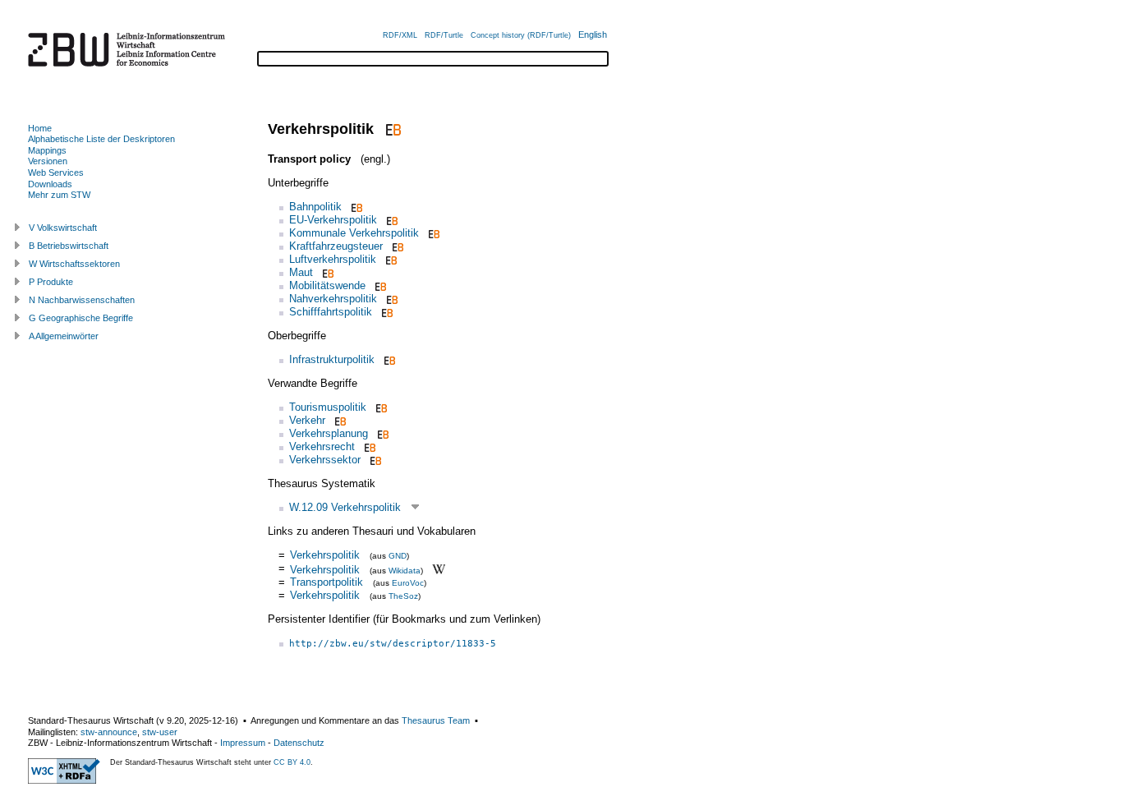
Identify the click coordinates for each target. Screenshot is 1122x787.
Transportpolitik (326, 582)
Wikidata (405, 569)
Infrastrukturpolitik (332, 359)
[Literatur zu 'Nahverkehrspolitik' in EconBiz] (391, 298)
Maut (301, 272)
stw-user (159, 732)
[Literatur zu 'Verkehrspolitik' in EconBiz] (391, 129)
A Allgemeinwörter (64, 336)
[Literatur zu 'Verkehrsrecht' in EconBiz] (368, 446)
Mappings (47, 150)
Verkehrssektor (325, 459)
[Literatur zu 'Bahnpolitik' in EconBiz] (355, 206)
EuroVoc (408, 582)
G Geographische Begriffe (81, 318)
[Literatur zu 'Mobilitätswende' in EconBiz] (379, 285)
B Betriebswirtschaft (68, 246)
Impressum (242, 743)
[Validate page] (64, 780)
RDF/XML (400, 35)
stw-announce (108, 732)
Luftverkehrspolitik (332, 259)
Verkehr (307, 420)
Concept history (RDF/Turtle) (521, 35)
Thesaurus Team (436, 720)
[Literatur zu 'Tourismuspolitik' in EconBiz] (380, 407)
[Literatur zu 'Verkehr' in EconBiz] (339, 420)
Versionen (47, 161)
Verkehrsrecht (322, 446)
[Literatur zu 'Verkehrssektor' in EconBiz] (374, 459)
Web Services (56, 172)
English (592, 34)
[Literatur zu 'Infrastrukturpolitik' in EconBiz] (388, 359)
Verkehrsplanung (328, 433)
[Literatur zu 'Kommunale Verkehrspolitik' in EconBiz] (432, 233)
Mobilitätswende (327, 285)
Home (40, 128)
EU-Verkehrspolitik (333, 220)
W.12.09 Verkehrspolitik (345, 507)
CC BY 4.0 (292, 762)
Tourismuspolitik (327, 407)
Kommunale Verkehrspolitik (354, 233)
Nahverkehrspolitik (333, 298)
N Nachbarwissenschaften (82, 300)
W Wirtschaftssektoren (74, 264)
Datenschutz (299, 743)
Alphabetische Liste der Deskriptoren (101, 139)
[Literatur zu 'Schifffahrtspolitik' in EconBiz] (386, 312)
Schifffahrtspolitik (330, 312)
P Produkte (51, 282)
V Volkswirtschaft (63, 227)
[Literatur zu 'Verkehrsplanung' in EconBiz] (382, 433)
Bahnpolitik (315, 206)
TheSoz (403, 596)
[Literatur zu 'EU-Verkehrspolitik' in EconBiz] (391, 220)
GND (398, 555)
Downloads (50, 184)
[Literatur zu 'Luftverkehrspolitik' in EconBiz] (390, 259)
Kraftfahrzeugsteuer (336, 246)
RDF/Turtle (444, 35)
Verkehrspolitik (325, 555)
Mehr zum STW (59, 195)
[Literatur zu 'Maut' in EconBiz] (326, 272)
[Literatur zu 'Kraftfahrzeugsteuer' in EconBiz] (396, 246)
